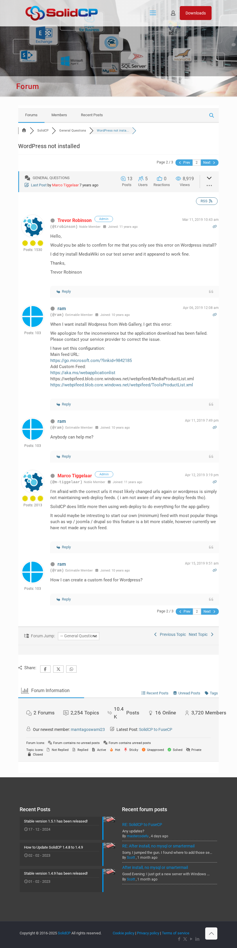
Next (207, 163)
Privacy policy (148, 933)
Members (59, 115)
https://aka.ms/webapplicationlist (82, 372)
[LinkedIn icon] (197, 939)
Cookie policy (123, 933)
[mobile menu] (153, 13)
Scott (131, 858)
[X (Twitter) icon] (185, 939)
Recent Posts (92, 115)
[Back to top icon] (211, 933)
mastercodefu (138, 836)
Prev (186, 163)
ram (62, 308)
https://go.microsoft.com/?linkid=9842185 (91, 360)
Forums (31, 115)
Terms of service (175, 933)
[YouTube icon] (191, 939)
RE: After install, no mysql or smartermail (158, 846)
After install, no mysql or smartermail (155, 867)
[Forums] (24, 130)
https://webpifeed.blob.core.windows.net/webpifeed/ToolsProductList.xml (121, 384)
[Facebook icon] (179, 939)
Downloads (196, 13)
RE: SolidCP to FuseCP (142, 824)
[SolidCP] (61, 13)
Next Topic (199, 634)
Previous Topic (172, 634)
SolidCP (64, 933)
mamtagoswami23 (88, 729)
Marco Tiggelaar (65, 185)
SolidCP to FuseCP (155, 729)
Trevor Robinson (75, 220)
